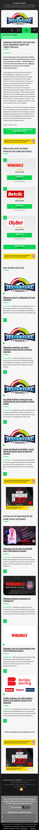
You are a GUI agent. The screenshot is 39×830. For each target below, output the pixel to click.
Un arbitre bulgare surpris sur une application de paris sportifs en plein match (18, 401)
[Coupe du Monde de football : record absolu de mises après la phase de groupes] (19, 436)
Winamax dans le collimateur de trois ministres (19, 298)
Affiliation (28, 784)
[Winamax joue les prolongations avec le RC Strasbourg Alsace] (19, 635)
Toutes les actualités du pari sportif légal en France (19, 732)
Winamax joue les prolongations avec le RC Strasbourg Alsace (19, 649)
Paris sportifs (20, 247)
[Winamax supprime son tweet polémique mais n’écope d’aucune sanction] (19, 334)
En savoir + (24, 828)
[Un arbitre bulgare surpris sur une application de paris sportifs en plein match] (19, 386)
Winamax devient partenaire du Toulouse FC (16, 599)
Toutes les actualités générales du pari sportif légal (19, 131)
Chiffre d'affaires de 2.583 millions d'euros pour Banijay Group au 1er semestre (17, 700)
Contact (23, 787)
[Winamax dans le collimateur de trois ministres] (19, 284)
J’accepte (33, 828)
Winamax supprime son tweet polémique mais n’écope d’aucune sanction (17, 349)
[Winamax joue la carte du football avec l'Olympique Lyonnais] (19, 535)
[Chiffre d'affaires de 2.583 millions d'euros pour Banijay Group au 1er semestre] (19, 685)
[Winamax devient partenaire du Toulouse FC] (19, 585)
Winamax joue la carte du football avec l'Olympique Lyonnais (17, 549)
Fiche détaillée (20, 181)
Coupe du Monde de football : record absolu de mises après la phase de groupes (18, 451)
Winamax (31, 63)
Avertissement (20, 784)
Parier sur (19, 177)
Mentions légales (9, 784)
